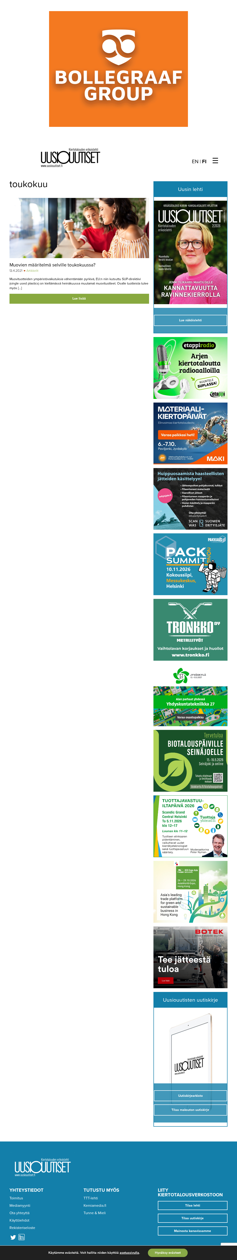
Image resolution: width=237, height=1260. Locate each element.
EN (195, 162)
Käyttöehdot (19, 1220)
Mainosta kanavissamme (192, 1231)
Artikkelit (32, 271)
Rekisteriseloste (22, 1228)
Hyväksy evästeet (168, 1253)
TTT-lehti (91, 1198)
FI (204, 162)
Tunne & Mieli (95, 1213)
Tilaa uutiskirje (192, 1218)
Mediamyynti (19, 1205)
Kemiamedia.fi (95, 1205)
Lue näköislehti (190, 320)
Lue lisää (79, 298)
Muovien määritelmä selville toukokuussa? (52, 265)
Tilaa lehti (192, 1205)
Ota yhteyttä (19, 1213)
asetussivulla (129, 1253)
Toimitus (16, 1198)
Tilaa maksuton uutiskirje (190, 1110)
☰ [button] (215, 160)
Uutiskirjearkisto (190, 1096)
